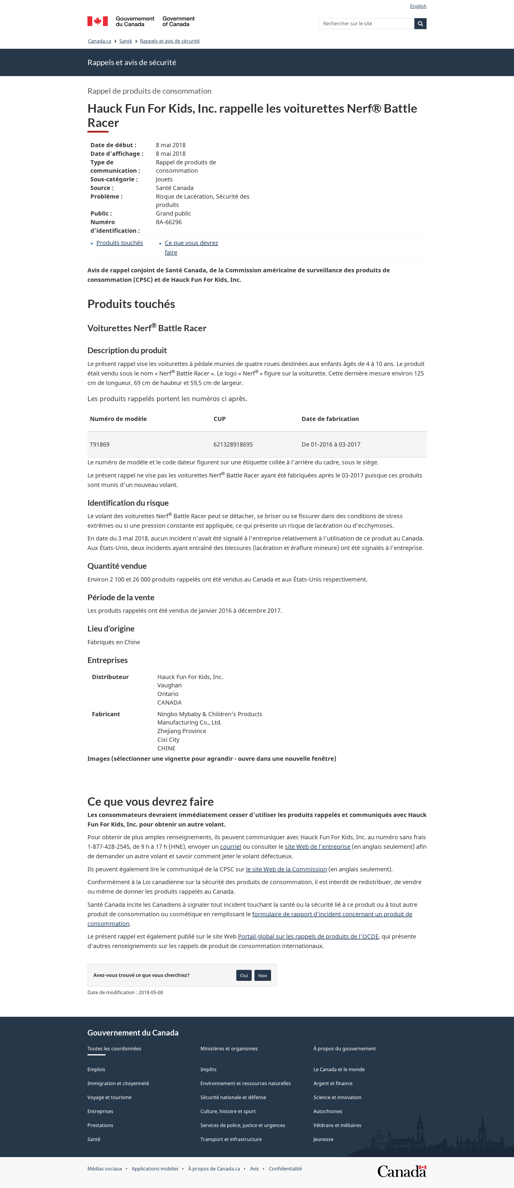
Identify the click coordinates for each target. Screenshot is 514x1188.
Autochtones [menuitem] (328, 1111)
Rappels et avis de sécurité (170, 41)
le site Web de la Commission (286, 869)
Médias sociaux (104, 1168)
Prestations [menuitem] (100, 1125)
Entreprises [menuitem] (100, 1111)
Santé (125, 41)
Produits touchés (119, 243)
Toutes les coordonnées (114, 1048)
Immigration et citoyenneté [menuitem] (118, 1083)
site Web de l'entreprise (317, 847)
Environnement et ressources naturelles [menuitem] (245, 1083)
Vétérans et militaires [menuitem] (337, 1125)
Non (262, 975)
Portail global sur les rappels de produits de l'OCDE (308, 936)
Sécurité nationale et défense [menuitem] (233, 1097)
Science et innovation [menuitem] (337, 1097)
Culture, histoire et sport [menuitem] (228, 1111)
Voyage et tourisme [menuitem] (109, 1097)
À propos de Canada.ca (214, 1168)
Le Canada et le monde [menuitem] (339, 1069)
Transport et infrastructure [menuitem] (231, 1139)
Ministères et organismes (229, 1048)
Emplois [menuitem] (96, 1069)
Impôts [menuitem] (208, 1069)
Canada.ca (99, 41)
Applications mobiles (155, 1168)
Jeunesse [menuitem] (323, 1139)
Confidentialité (285, 1168)
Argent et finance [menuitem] (333, 1083)
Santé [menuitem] (93, 1139)
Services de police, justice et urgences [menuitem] (242, 1125)
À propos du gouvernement (345, 1048)
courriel (230, 847)
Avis (254, 1168)
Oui (244, 975)
